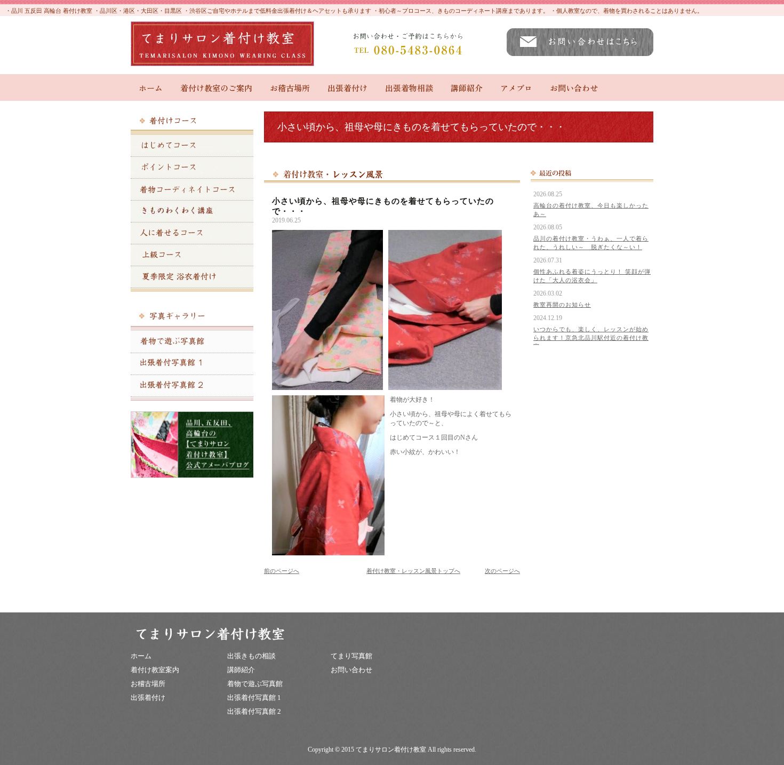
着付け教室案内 (155, 670)
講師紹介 (467, 87)
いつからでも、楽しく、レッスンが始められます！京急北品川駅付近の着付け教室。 (591, 337)
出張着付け (347, 87)
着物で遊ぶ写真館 (255, 684)
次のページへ (502, 571)
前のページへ (281, 571)
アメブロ (516, 87)
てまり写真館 (351, 656)
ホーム (151, 87)
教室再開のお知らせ (562, 304)
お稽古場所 (290, 87)
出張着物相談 (409, 87)
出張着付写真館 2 (254, 711)
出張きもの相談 (251, 656)
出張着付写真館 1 (254, 698)
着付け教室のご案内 (216, 87)
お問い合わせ (574, 87)
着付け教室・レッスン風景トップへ (413, 571)
